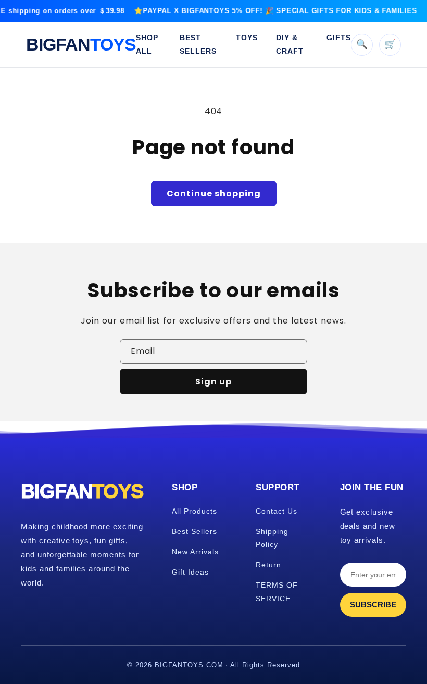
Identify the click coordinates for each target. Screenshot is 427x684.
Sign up (213, 382)
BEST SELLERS (198, 44)
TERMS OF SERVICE (277, 591)
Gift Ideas (190, 572)
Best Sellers (194, 531)
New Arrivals (195, 552)
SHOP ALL (147, 44)
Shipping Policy (272, 538)
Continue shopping (214, 194)
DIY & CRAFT (290, 44)
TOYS (247, 37)
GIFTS (338, 37)
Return (268, 565)
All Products (194, 511)
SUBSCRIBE (373, 604)
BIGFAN (81, 44)
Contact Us (276, 511)
